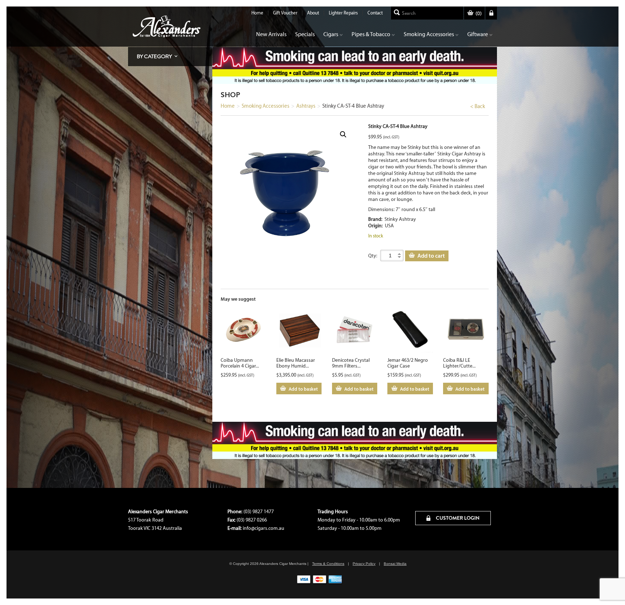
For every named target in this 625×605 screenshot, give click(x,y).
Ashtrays (305, 106)
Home (257, 13)
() (478, 13)
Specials (305, 34)
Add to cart (431, 255)
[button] (343, 134)
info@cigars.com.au (263, 528)
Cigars (330, 34)
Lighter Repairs (343, 13)
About (313, 13)
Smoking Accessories (429, 34)
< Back (477, 106)
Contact (375, 13)
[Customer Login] (491, 13)
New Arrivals (271, 34)
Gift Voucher (285, 13)
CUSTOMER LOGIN (457, 518)
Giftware (477, 34)
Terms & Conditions (328, 564)
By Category (154, 56)
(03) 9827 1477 (258, 512)
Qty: (372, 256)
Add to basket (303, 389)
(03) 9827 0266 (252, 520)
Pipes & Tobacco (371, 34)
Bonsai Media (395, 564)
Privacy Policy (364, 564)
